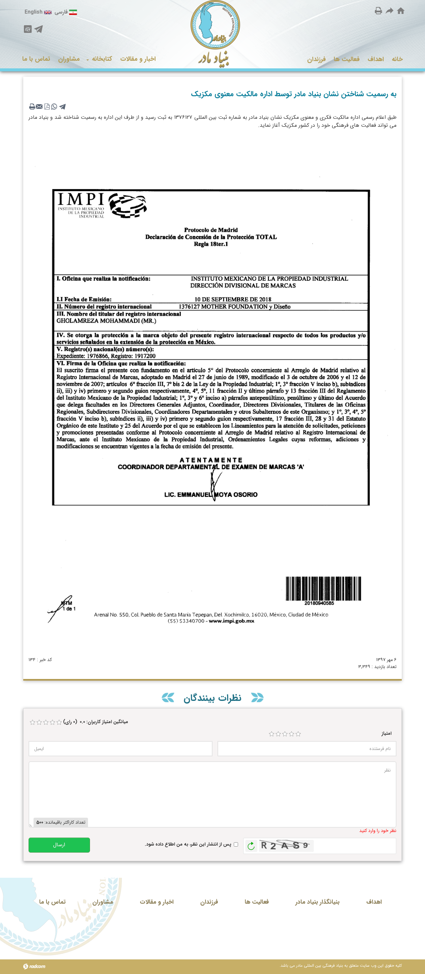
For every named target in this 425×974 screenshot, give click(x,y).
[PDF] (47, 106)
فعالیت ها (257, 902)
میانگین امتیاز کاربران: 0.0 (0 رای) (95, 721)
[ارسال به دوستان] (389, 10)
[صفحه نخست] (400, 11)
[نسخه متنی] (32, 106)
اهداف (374, 902)
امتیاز (386, 733)
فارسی (61, 12)
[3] (285, 734)
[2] (278, 734)
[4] (292, 734)
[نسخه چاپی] (378, 10)
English (33, 12)
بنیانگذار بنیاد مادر (318, 902)
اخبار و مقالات (157, 902)
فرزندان (209, 902)
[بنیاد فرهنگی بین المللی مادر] (212, 34)
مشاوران (102, 902)
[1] (272, 734)
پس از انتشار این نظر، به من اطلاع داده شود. (188, 844)
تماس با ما (52, 902)
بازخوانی (251, 844)
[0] (33, 722)
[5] (298, 734)
